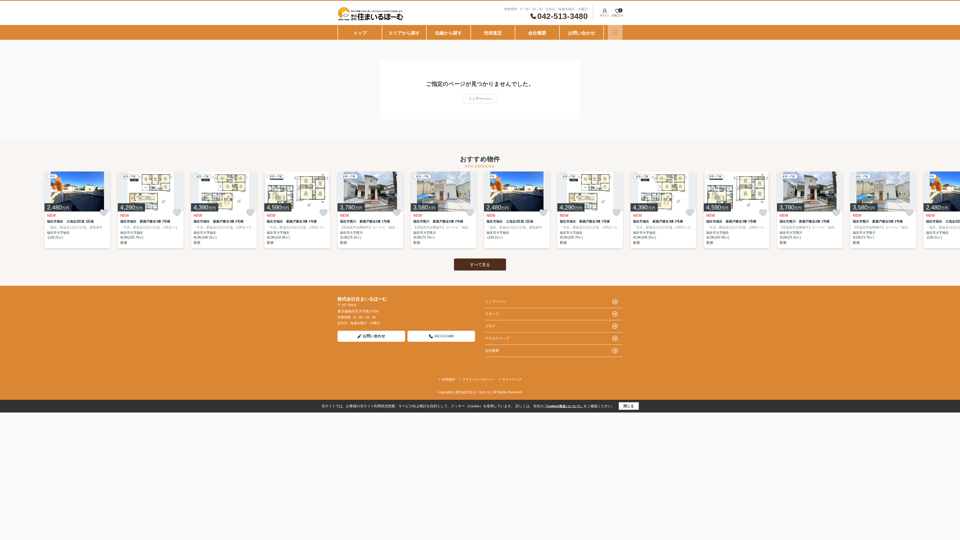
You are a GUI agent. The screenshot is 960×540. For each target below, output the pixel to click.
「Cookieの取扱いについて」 (564, 406)
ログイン (605, 15)
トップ (360, 33)
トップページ (495, 302)
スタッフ (492, 314)
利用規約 (448, 379)
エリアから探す (404, 33)
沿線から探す (448, 33)
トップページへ (480, 98)
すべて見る (480, 264)
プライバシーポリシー (478, 379)
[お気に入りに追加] (104, 212)
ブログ (490, 326)
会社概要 (537, 33)
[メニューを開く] (615, 32)
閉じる (629, 406)
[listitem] (370, 210)
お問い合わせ (581, 33)
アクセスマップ (497, 338)
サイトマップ (512, 379)
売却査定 (493, 33)
